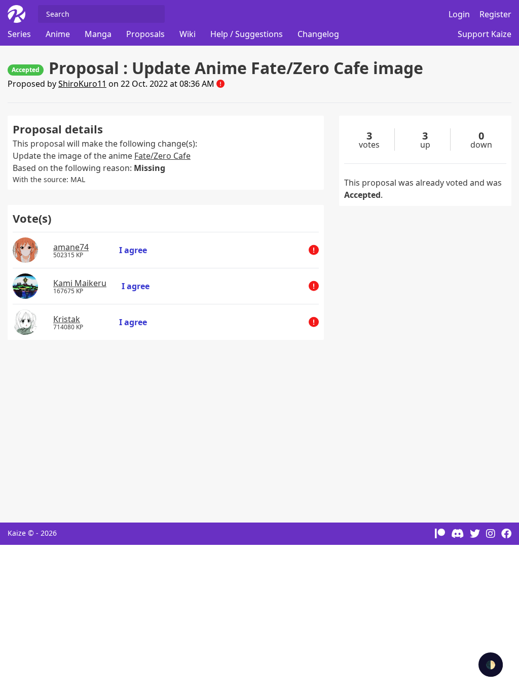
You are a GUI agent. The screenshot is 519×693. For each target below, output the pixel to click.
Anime (58, 34)
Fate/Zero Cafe (162, 155)
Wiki (187, 34)
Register (495, 14)
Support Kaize (484, 34)
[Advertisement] (166, 426)
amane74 (71, 247)
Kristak (66, 319)
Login (459, 14)
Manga (98, 34)
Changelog (318, 34)
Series (19, 34)
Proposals (145, 34)
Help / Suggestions (246, 34)
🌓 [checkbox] (491, 664)
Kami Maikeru (79, 283)
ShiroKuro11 (82, 83)
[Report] (220, 83)
